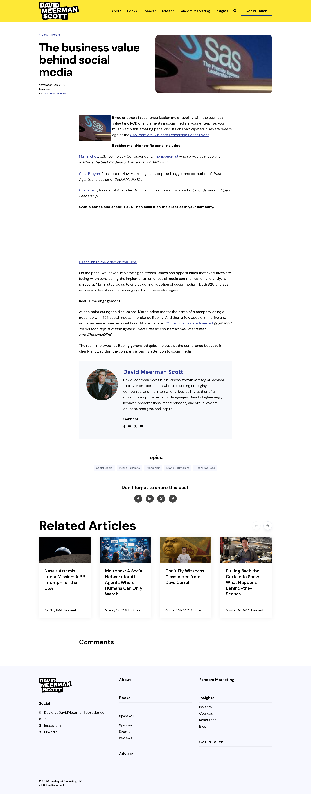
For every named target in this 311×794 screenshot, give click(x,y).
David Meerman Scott (56, 93)
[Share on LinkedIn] (150, 499)
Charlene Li (88, 190)
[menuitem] (116, 11)
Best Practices (205, 468)
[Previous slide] (256, 525)
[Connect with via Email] (143, 426)
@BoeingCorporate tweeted (189, 323)
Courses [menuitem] (206, 714)
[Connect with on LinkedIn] (131, 426)
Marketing (153, 468)
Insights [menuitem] (205, 707)
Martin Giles (88, 156)
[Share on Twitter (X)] (161, 499)
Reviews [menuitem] (125, 738)
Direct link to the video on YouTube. (108, 262)
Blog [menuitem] (202, 727)
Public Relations (129, 468)
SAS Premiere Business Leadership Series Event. (169, 134)
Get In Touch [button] (256, 10)
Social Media (104, 468)
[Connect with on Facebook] (125, 426)
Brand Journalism (177, 468)
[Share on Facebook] (138, 499)
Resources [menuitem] (207, 720)
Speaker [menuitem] (125, 725)
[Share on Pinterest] (173, 499)
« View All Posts (49, 35)
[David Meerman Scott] (102, 384)
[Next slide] (267, 525)
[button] (235, 10)
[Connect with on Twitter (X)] (137, 426)
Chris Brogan (89, 173)
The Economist (166, 156)
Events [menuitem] (124, 732)
